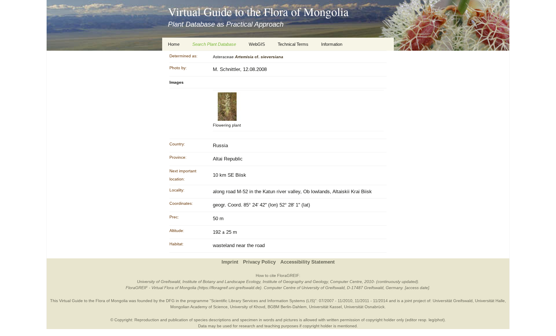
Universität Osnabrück (364, 306)
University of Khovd (247, 306)
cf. (259, 56)
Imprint (230, 262)
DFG (170, 300)
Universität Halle (490, 300)
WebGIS (257, 44)
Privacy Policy (259, 262)
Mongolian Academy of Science (199, 306)
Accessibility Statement (307, 262)
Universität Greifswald (453, 300)
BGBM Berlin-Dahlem (287, 306)
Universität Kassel (325, 306)
